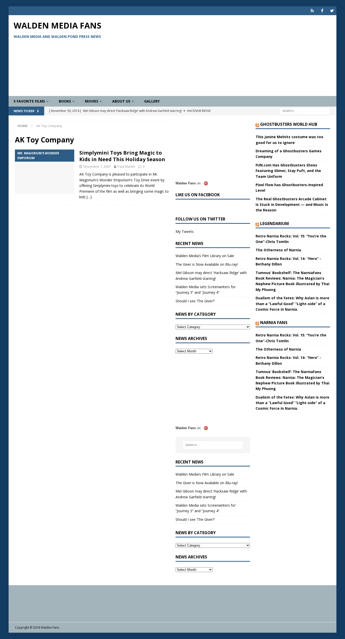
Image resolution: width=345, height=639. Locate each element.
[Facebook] (322, 10)
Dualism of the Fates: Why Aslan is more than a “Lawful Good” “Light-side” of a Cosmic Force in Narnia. (292, 304)
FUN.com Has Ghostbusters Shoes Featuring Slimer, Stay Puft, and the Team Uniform (288, 171)
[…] (89, 196)
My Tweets (185, 231)
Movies (91, 101)
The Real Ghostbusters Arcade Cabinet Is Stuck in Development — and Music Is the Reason (292, 204)
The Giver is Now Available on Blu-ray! (207, 264)
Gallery (152, 101)
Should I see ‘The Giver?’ (195, 301)
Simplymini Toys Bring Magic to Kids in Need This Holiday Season (122, 156)
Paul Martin (126, 166)
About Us (121, 101)
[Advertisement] (226, 55)
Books (65, 101)
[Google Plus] (312, 10)
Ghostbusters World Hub (288, 124)
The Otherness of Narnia (278, 250)
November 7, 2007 (97, 166)
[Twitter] (332, 10)
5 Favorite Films (29, 101)
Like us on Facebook (198, 195)
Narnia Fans (273, 322)
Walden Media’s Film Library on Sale (205, 255)
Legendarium (274, 223)
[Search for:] (305, 110)
